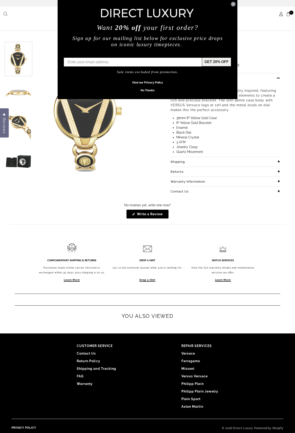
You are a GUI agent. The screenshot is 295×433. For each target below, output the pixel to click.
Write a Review (152, 215)
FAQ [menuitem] (80, 376)
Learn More (72, 279)
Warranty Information (188, 181)
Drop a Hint (147, 279)
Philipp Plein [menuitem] (192, 384)
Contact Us (180, 191)
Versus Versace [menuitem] (194, 376)
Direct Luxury (243, 428)
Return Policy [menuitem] (88, 361)
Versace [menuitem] (188, 353)
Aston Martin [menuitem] (192, 406)
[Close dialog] (233, 4)
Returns (177, 171)
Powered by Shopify (268, 428)
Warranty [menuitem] (85, 384)
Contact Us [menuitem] (86, 353)
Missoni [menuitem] (188, 368)
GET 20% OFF (216, 62)
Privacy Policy (24, 427)
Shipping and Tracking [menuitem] (96, 368)
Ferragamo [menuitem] (190, 361)
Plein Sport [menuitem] (191, 399)
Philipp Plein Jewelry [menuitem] (199, 391)
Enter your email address (86, 54)
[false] (6, 14)
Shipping (178, 161)
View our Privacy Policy (147, 82)
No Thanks (148, 90)
